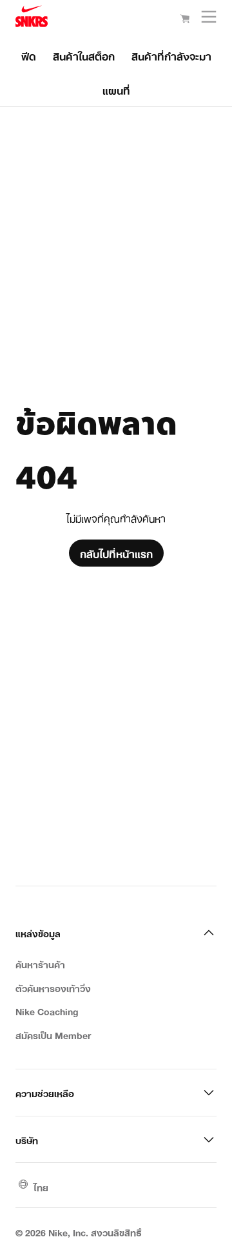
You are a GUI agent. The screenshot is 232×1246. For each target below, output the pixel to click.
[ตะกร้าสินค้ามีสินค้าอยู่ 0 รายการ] (185, 19)
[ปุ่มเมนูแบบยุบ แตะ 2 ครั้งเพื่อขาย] (209, 19)
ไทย (41, 1186)
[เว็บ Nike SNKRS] (31, 18)
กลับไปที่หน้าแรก (116, 553)
